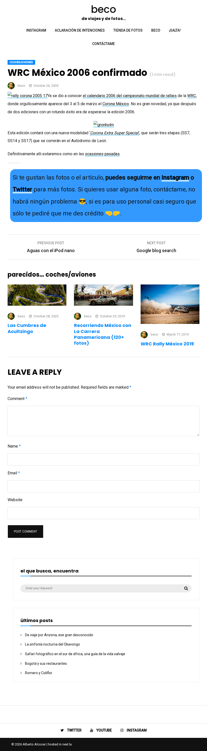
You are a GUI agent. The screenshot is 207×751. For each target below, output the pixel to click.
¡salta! (175, 30)
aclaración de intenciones (80, 30)
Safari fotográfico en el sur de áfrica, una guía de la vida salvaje (75, 654)
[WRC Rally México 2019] (170, 322)
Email (14, 473)
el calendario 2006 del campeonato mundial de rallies (130, 95)
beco (155, 30)
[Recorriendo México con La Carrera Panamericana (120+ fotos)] (103, 304)
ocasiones (94, 153)
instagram (36, 30)
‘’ (114, 132)
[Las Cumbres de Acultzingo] (37, 304)
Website (15, 499)
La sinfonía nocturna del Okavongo (52, 644)
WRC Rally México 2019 (167, 344)
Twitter (22, 189)
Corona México (115, 103)
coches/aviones (21, 62)
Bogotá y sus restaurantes (46, 663)
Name (14, 446)
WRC (191, 95)
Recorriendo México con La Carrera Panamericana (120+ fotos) (102, 334)
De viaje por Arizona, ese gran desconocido (59, 635)
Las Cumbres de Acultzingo (27, 328)
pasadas (112, 153)
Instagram (175, 177)
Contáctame (103, 44)
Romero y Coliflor (38, 673)
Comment (17, 398)
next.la (67, 744)
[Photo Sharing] (27, 96)
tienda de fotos (128, 30)
